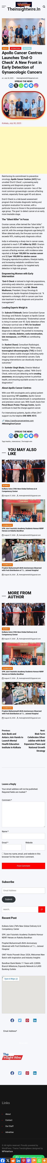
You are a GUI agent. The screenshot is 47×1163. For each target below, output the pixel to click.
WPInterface (7, 1151)
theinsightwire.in (23, 9)
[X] (16, 85)
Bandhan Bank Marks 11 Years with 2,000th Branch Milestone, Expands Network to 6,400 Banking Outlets (21, 966)
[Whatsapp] (21, 85)
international (16, 441)
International (15, 48)
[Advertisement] (23, 150)
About (8, 1114)
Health (5, 48)
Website (28, 842)
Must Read (27, 48)
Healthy (8, 441)
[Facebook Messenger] (31, 85)
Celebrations (7, 525)
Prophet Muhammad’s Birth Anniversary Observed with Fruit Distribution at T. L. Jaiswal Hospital (22, 946)
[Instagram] (36, 85)
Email (5, 842)
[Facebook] (11, 85)
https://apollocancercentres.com (19, 421)
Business (6, 485)
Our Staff (9, 1126)
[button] (12, 1020)
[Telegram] (26, 85)
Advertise (9, 1132)
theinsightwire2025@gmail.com (27, 78)
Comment (7, 800)
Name (5, 831)
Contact (8, 1120)
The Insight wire (26, 441)
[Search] (41, 909)
